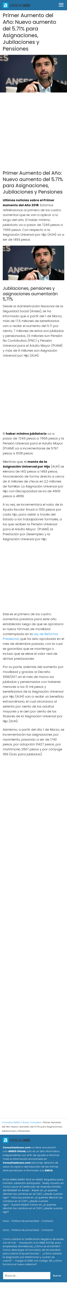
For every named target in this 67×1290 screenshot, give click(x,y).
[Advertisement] (33, 129)
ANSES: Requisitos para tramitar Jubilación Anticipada (33, 1181)
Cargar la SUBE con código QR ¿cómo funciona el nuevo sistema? (32, 1262)
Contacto (47, 1221)
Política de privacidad (25, 1221)
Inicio (6, 1221)
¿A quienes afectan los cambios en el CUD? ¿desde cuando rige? (33, 1194)
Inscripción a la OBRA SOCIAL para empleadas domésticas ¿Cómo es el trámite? (32, 1244)
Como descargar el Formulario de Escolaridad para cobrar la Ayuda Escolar (31, 1251)
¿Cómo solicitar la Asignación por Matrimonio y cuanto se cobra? (32, 1257)
